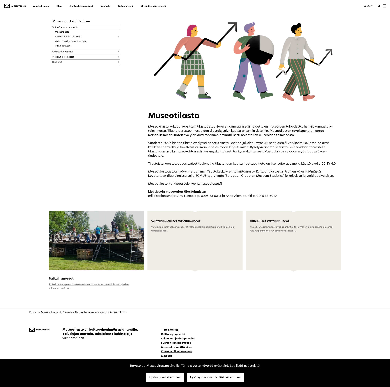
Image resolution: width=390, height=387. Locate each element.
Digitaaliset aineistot (81, 6)
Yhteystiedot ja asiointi (153, 6)
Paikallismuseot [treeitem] (63, 46)
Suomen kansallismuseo (176, 343)
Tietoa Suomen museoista (91, 312)
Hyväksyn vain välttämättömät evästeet (215, 377)
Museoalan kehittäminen (71, 21)
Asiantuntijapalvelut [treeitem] (62, 52)
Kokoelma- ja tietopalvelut (178, 339)
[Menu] (384, 6)
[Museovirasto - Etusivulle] (15, 6)
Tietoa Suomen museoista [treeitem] (65, 27)
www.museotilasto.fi (206, 183)
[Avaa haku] (379, 6)
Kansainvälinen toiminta (176, 352)
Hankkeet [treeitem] (57, 62)
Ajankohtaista (41, 6)
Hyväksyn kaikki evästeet (165, 377)
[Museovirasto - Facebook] (354, 330)
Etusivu (33, 312)
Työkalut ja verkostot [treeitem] (63, 57)
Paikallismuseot (61, 278)
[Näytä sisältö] (116, 26)
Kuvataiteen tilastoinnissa (167, 176)
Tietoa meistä (125, 6)
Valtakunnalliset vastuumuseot (175, 221)
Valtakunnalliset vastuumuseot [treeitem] (71, 41)
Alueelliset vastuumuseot (269, 221)
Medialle (105, 6)
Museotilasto (118, 312)
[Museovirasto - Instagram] (358, 330)
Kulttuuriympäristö (173, 334)
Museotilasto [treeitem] (62, 32)
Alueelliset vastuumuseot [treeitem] (68, 37)
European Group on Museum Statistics (254, 176)
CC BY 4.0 (328, 163)
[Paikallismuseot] (96, 240)
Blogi (59, 6)
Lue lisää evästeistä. (245, 366)
